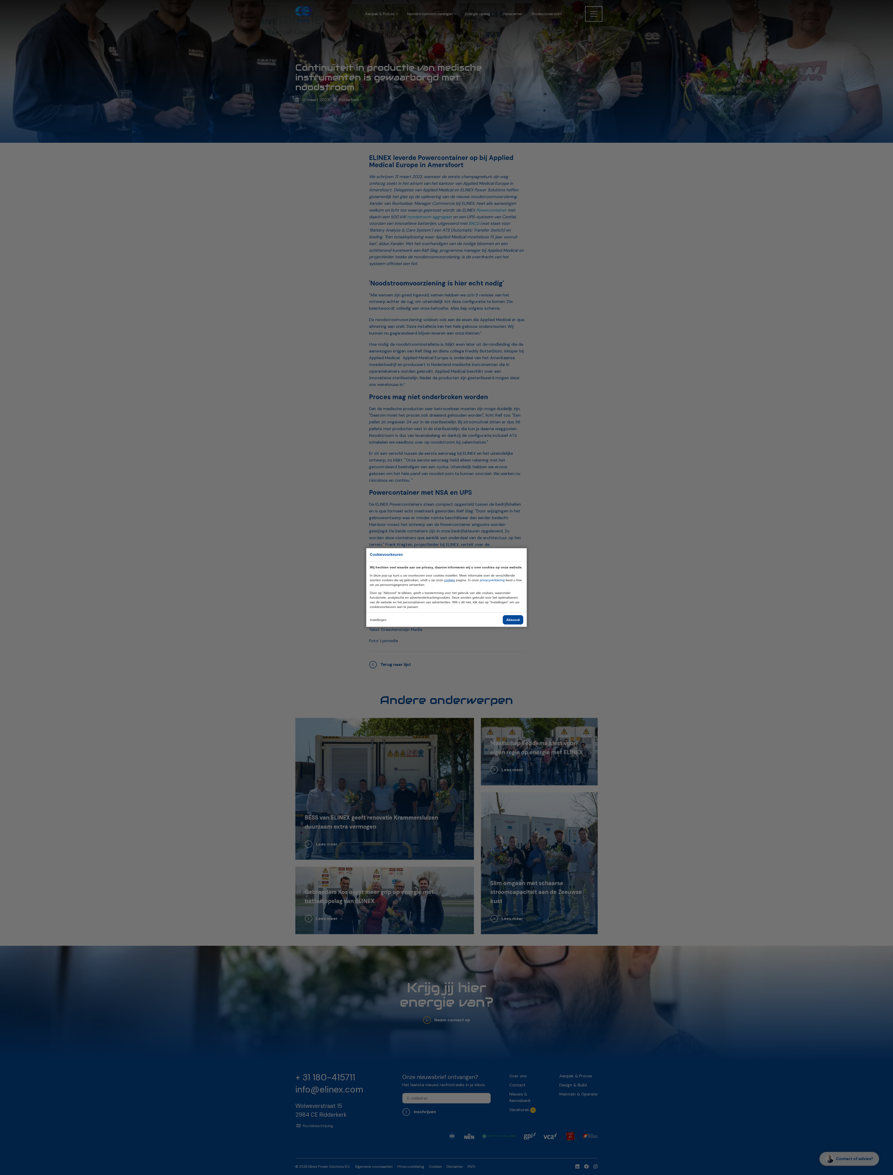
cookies (449, 580)
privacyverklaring (492, 580)
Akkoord (513, 620)
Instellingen (378, 620)
